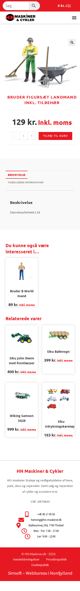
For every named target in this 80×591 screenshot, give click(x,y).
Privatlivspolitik (56, 559)
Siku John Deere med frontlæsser (21, 360)
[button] (74, 17)
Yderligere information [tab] (26, 182)
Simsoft (15, 573)
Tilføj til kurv (55, 136)
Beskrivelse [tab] (16, 174)
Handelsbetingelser (26, 559)
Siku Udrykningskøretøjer (61, 423)
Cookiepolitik (40, 565)
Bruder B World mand (22, 293)
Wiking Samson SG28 (22, 418)
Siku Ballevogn (58, 351)
